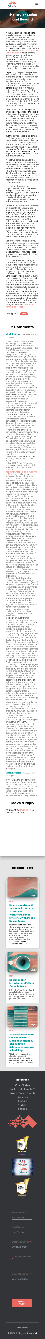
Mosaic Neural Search (22, 1093)
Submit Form (22, 1303)
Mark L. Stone (13, 334)
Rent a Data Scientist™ (22, 1089)
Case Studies (22, 1085)
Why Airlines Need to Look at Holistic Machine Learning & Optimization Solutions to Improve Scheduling (21, 1042)
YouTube (22, 1105)
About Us (23, 1097)
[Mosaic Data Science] (12, 4)
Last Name (18, 1227)
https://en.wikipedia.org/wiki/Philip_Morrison (21, 473)
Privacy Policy (22, 1328)
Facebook (22, 1108)
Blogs (24, 314)
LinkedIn (22, 1101)
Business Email (20, 1242)
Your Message (20, 1274)
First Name (18, 1212)
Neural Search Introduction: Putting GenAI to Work (21, 983)
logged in (25, 809)
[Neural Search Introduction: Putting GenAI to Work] (23, 961)
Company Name (21, 1256)
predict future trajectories (20, 305)
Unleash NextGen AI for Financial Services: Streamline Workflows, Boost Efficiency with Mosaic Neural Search (22, 913)
